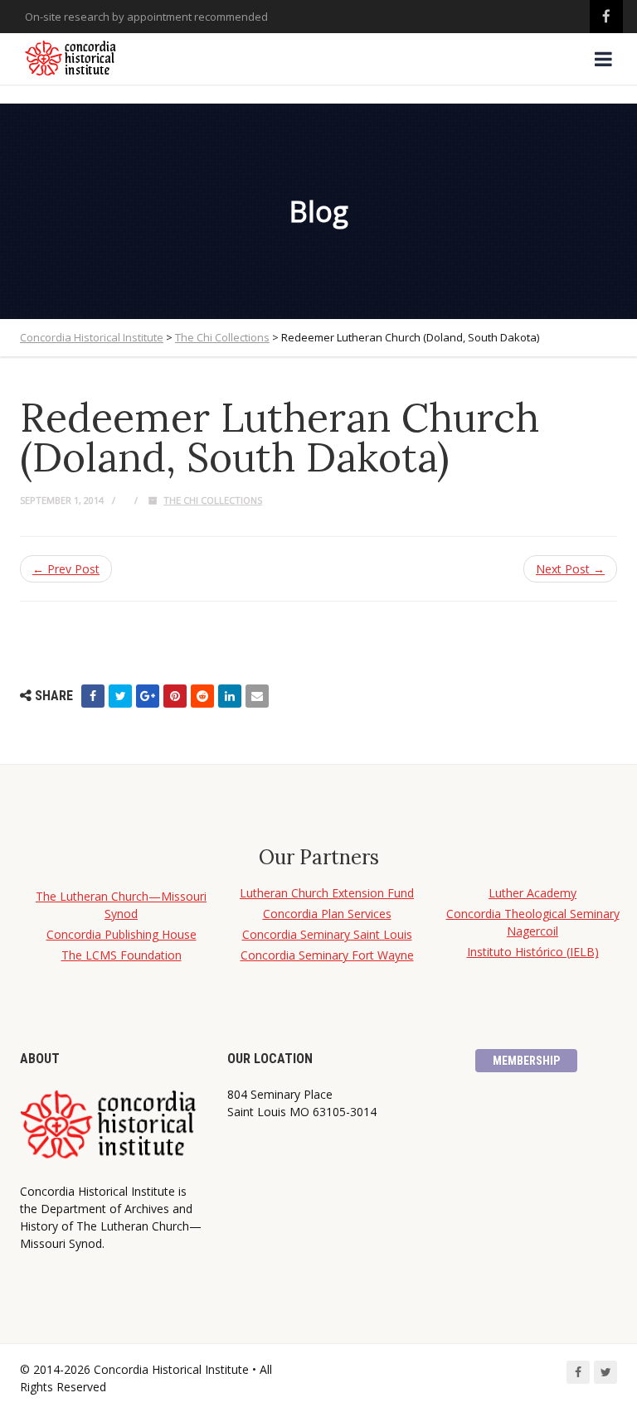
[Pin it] (175, 696)
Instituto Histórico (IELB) (533, 952)
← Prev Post (66, 569)
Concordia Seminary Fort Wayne (327, 955)
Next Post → (570, 569)
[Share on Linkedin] (229, 696)
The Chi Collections (212, 500)
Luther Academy (532, 893)
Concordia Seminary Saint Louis (327, 934)
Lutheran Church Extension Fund (327, 893)
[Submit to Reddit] (202, 696)
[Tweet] (120, 696)
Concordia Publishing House (121, 934)
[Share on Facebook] (93, 696)
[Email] (257, 696)
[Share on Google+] (147, 696)
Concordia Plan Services (327, 913)
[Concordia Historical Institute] (72, 59)
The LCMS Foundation (121, 955)
